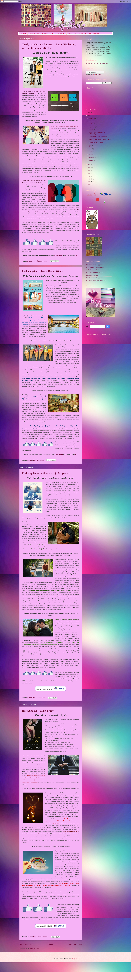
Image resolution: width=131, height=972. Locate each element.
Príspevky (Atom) (34, 948)
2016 (89, 176)
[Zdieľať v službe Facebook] (56, 261)
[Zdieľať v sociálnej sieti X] (55, 261)
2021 (89, 115)
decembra (92, 118)
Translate (98, 74)
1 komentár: (40, 460)
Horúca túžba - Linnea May (38, 710)
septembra (92, 127)
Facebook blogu (100, 63)
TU (77, 255)
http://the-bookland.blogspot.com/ (95, 278)
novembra (92, 121)
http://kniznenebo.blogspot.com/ (94, 272)
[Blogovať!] (53, 261)
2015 (89, 179)
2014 (89, 182)
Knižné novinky (34, 33)
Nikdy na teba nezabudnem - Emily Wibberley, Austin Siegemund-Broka (49, 46)
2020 (89, 164)
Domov (23, 33)
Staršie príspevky (75, 944)
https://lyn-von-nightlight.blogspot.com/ (96, 280)
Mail (106, 63)
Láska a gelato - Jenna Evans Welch (42, 271)
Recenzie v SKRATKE (58, 33)
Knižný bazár (72, 33)
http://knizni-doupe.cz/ (92, 275)
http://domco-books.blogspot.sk (94, 265)
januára (91, 160)
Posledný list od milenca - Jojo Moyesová (46, 473)
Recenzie (44, 33)
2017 (89, 173)
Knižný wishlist (94, 33)
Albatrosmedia (58, 255)
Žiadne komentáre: (42, 261)
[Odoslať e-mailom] (51, 261)
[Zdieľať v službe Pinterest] (58, 261)
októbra (91, 124)
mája (90, 149)
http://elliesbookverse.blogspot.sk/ (95, 267)
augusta (91, 130)
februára (91, 158)
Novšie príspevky (26, 944)
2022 (89, 112)
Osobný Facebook (90, 63)
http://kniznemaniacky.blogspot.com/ (95, 270)
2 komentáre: (41, 697)
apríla (91, 152)
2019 (89, 167)
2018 (89, 170)
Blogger (74, 959)
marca (91, 155)
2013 (89, 185)
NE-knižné (82, 33)
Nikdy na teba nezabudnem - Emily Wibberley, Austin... (98, 133)
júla (90, 146)
